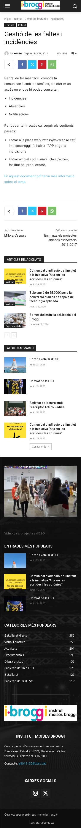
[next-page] (14, 335)
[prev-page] (7, 335)
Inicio (7, 19)
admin (17, 53)
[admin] (7, 53)
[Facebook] (22, 64)
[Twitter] (32, 64)
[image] (40, 491)
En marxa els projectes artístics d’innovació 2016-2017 (60, 240)
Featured (10, 25)
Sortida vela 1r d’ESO (44, 359)
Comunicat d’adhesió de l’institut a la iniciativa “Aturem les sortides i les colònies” (53, 275)
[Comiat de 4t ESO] (15, 386)
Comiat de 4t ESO (42, 381)
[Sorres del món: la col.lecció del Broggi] (15, 320)
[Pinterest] (42, 64)
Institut (18, 19)
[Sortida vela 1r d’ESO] (15, 364)
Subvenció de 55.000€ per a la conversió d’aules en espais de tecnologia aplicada (52, 297)
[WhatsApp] (52, 64)
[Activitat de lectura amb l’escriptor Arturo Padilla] (15, 408)
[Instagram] (35, 793)
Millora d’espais (15, 235)
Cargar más (39, 446)
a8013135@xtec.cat (32, 763)
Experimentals (13, 326)
